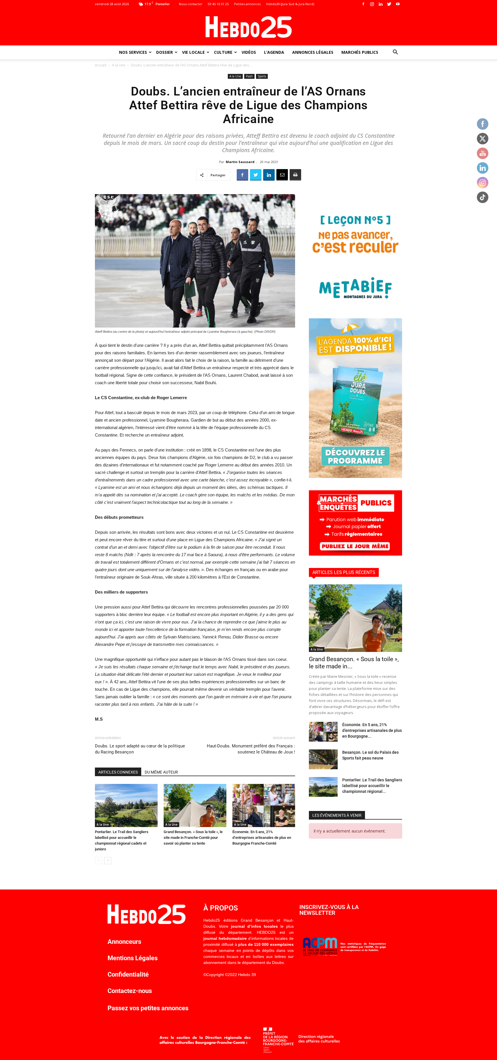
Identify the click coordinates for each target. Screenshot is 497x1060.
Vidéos (249, 52)
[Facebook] (363, 4)
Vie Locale (193, 52)
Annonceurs (124, 941)
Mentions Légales (133, 958)
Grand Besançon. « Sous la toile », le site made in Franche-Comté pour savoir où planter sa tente (193, 837)
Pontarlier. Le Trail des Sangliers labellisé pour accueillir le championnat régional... (372, 786)
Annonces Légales (312, 52)
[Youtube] (397, 4)
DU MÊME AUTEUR (161, 772)
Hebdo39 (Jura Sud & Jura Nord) (290, 4)
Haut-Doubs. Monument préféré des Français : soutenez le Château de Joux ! (251, 749)
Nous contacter (190, 4)
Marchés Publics (359, 52)
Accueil (100, 65)
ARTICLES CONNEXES (118, 772)
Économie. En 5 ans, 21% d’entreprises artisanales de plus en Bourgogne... (372, 730)
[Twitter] (389, 4)
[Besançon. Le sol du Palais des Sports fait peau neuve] (323, 759)
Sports (262, 76)
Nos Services (133, 52)
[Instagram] (372, 4)
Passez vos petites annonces (148, 1008)
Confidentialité (128, 974)
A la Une (118, 65)
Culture (223, 52)
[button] (395, 53)
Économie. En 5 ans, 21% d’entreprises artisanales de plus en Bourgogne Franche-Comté (261, 837)
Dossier (164, 52)
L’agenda (274, 52)
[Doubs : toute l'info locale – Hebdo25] (248, 27)
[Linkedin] (380, 4)
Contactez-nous (130, 990)
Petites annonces (247, 4)
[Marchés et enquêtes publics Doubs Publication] (355, 554)
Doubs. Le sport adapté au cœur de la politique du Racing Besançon (140, 749)
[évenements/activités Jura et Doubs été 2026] (355, 476)
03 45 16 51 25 (218, 4)
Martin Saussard (240, 162)
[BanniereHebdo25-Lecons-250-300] (355, 304)
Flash (249, 76)
